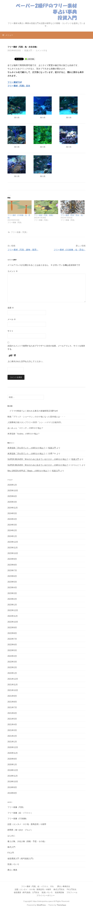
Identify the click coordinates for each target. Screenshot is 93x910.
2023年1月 (12, 605)
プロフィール (71, 892)
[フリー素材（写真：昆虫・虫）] (73, 207)
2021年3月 (12, 730)
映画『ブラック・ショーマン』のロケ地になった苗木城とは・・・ (37, 417)
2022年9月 (12, 627)
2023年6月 (12, 576)
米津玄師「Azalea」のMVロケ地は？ (24, 434)
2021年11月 (13, 685)
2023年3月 (12, 593)
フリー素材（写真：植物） (44, 215)
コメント (13, 271)
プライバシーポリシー (45, 895)
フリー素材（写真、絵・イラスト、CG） (38, 886)
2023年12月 (13, 542)
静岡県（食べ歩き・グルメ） (20, 830)
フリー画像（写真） (19, 232)
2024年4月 (12, 519)
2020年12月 (13, 747)
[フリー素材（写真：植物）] (46, 207)
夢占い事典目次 (63, 886)
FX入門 (11, 853)
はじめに (11, 836)
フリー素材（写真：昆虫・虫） (72, 215)
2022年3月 (12, 662)
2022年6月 (12, 645)
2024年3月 (12, 525)
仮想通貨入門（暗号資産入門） (21, 859)
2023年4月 (12, 587)
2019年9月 (12, 787)
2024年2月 (12, 530)
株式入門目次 (59, 889)
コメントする (41, 50)
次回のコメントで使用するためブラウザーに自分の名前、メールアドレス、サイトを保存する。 (46, 347)
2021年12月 (13, 679)
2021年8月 (12, 702)
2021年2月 (12, 736)
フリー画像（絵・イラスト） (20, 813)
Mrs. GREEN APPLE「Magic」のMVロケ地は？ (28, 471)
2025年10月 (13, 491)
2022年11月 (13, 616)
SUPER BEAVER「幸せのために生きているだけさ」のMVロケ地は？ (38, 459)
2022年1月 (12, 673)
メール (12, 319)
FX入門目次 (71, 889)
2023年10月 (13, 553)
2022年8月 (12, 633)
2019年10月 (13, 782)
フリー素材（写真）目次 (19, 86)
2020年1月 (12, 764)
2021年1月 (12, 742)
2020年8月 (12, 759)
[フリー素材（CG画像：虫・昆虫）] (20, 207)
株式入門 (11, 847)
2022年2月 (12, 667)
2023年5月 (12, 582)
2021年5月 (12, 719)
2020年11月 (13, 753)
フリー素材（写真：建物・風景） (23, 250)
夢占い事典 (12, 870)
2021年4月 (12, 724)
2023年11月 (13, 548)
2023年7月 (12, 570)
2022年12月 (13, 610)
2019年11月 (13, 776)
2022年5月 (12, 650)
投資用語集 (59, 892)
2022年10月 (13, 622)
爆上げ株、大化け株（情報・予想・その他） (27, 841)
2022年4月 (12, 656)
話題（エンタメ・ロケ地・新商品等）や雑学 (27, 824)
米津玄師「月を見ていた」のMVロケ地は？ (26, 448)
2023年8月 (12, 565)
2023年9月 (12, 559)
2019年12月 (13, 770)
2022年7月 (12, 639)
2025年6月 (12, 496)
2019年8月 (12, 793)
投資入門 (28, 50)
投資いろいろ (13, 864)
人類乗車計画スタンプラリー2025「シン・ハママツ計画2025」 (35, 422)
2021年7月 (12, 707)
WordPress (41, 905)
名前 (11, 308)
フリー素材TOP (15, 82)
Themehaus (61, 905)
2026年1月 (12, 485)
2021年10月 (13, 690)
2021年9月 (12, 696)
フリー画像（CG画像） (18, 819)
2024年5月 (12, 513)
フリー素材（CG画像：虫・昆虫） (69, 250)
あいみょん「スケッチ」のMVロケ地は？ (25, 428)
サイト (10, 331)
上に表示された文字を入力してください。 (26, 361)
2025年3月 (12, 502)
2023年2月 (12, 599)
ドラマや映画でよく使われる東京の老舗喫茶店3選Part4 (33, 411)
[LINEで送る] (29, 59)
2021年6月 (12, 713)
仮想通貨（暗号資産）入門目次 (26, 892)
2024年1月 (12, 536)
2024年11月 (13, 508)
